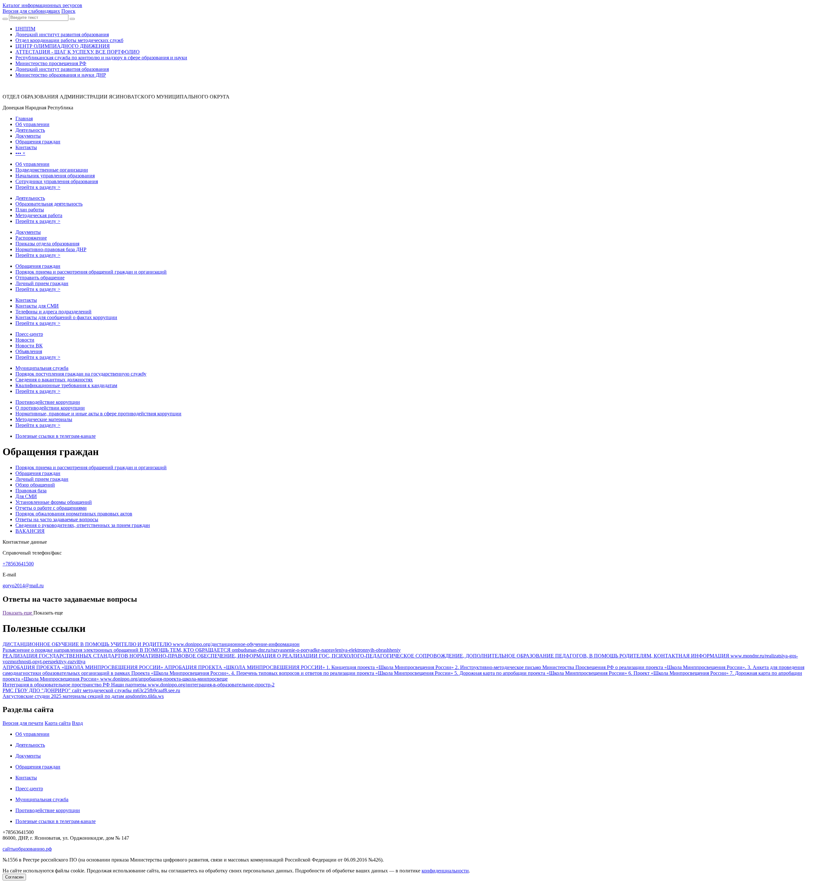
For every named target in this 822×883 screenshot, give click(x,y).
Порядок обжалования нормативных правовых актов (73, 513)
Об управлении (32, 164)
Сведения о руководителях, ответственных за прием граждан (82, 525)
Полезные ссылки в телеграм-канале (55, 436)
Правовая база (31, 490)
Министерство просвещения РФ (50, 63)
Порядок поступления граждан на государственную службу (80, 374)
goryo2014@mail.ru (23, 585)
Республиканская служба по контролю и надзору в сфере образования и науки (101, 57)
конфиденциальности (445, 870)
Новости (24, 340)
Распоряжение (31, 238)
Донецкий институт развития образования (62, 34)
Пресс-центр (29, 334)
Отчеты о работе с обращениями (51, 508)
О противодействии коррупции (50, 408)
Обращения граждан (37, 266)
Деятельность (30, 198)
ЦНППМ (25, 28)
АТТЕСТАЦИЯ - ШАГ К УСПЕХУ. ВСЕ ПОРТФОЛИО (77, 52)
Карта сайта (58, 723)
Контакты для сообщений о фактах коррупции (66, 317)
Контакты (26, 300)
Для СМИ (26, 496)
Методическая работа (38, 215)
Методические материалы (43, 419)
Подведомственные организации (51, 170)
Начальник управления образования (55, 175)
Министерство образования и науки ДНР (60, 75)
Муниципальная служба (41, 368)
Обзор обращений (35, 485)
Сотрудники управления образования (56, 181)
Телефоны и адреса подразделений (53, 311)
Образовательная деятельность (49, 204)
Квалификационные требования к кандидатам (66, 385)
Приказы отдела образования (47, 243)
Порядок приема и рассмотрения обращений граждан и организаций (91, 272)
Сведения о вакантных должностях (54, 379)
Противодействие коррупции (47, 402)
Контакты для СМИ (37, 306)
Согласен (14, 877)
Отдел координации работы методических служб (69, 40)
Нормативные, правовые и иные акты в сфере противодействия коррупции (98, 413)
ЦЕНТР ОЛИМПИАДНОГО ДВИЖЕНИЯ (62, 46)
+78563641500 (18, 563)
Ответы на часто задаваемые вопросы (56, 519)
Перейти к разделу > (37, 187)
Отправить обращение (40, 277)
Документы (28, 232)
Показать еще (18, 613)
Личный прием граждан (41, 283)
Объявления (28, 351)
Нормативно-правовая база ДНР (50, 249)
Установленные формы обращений (53, 502)
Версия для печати (23, 723)
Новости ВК (29, 345)
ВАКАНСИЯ (30, 531)
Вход (77, 723)
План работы (29, 209)
